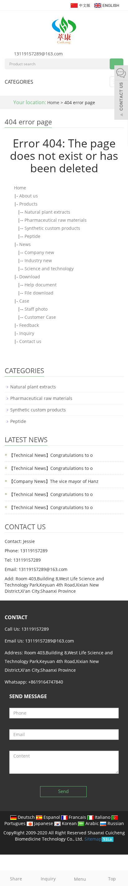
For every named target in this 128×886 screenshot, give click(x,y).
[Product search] (116, 63)
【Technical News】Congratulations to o (51, 455)
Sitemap (93, 839)
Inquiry (26, 333)
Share (16, 879)
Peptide (32, 236)
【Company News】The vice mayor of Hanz (53, 481)
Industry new (38, 260)
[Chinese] (80, 4)
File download (39, 293)
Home (53, 102)
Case (24, 301)
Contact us (30, 341)
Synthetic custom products (52, 228)
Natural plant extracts (47, 212)
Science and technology (49, 268)
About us (28, 196)
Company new (39, 252)
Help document (41, 285)
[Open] (121, 93)
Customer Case (40, 317)
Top (112, 879)
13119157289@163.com (38, 54)
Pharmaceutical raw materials (56, 220)
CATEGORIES (19, 81)
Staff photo (36, 309)
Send (63, 791)
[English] (106, 4)
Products (28, 204)
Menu (80, 879)
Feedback (29, 325)
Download (29, 277)
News (25, 244)
